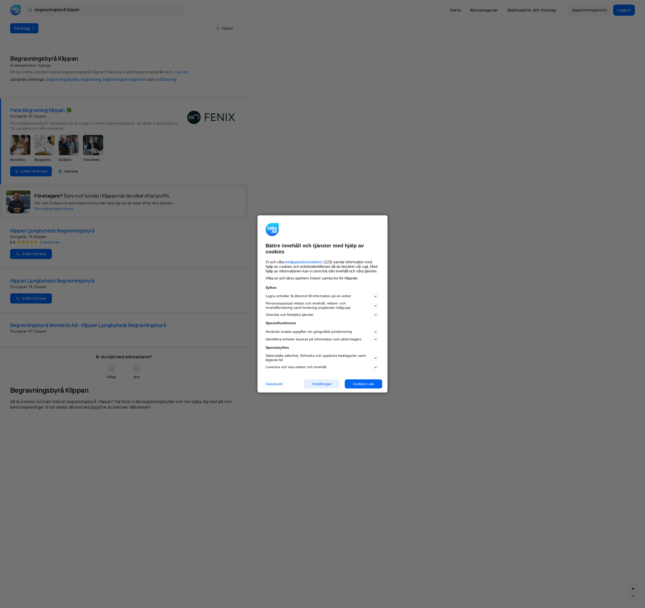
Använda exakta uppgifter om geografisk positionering (309, 332)
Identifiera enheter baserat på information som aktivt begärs (313, 339)
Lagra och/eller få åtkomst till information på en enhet (308, 296)
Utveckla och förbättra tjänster (290, 315)
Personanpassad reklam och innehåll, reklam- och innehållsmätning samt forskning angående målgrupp (308, 305)
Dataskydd (274, 384)
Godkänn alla (363, 384)
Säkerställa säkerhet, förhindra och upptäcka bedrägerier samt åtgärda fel (316, 358)
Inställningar (322, 384)
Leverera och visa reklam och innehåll (296, 367)
